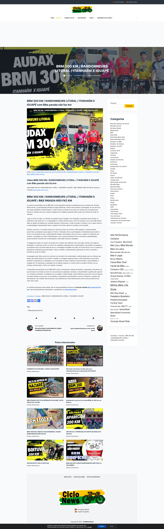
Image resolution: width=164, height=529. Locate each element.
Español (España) (132, 2)
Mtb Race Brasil (117, 293)
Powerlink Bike (115, 306)
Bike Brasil (127, 242)
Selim (112, 207)
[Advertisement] (82, 34)
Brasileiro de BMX (116, 142)
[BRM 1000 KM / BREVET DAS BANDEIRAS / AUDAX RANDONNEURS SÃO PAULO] (45, 418)
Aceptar (102, 526)
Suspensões (114, 209)
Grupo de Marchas (116, 178)
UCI (114, 318)
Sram (111, 318)
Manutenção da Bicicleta (118, 182)
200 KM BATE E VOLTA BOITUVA (38, 463)
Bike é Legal (116, 255)
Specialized (124, 309)
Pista (112, 196)
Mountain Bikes (115, 187)
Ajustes (112, 526)
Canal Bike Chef (118, 262)
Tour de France (115, 216)
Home (52, 18)
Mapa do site (67, 477)
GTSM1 (127, 276)
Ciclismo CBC (117, 269)
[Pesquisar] (136, 18)
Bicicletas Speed (115, 128)
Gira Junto (126, 273)
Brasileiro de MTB (116, 146)
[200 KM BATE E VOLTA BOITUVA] (45, 450)
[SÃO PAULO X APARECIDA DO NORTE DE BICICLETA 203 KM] (84, 418)
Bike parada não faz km (40, 190)
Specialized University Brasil (120, 314)
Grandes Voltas (69, 18)
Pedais (112, 193)
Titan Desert (114, 211)
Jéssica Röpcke (117, 281)
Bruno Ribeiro (116, 259)
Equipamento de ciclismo (104, 18)
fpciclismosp (116, 273)
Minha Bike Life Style (119, 287)
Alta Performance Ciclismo (119, 237)
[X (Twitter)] (55, 318)
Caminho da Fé (115, 150)
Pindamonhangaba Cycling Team (118, 301)
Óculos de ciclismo (116, 189)
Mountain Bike (82, 18)
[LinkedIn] (93, 318)
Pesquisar (113, 103)
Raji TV (124, 306)
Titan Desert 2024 (116, 214)
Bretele (112, 148)
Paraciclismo (114, 191)
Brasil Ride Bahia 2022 (117, 137)
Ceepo (127, 266)
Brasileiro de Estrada (117, 144)
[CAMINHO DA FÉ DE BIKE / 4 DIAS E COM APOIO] (45, 356)
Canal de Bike (117, 265)
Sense (129, 306)
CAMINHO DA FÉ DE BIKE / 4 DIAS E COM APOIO (43, 369)
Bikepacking (114, 130)
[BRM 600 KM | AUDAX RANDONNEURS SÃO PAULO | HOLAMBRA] (84, 450)
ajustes (90, 527)
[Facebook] (36, 318)
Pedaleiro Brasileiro (120, 296)
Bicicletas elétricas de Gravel (119, 124)
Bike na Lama (117, 249)
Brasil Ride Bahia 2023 (117, 139)
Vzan (117, 318)
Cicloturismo (114, 157)
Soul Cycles (114, 309)
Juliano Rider (114, 279)
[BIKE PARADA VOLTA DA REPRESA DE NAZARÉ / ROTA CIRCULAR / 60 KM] (45, 387)
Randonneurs (97, 75)
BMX (111, 132)
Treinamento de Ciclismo (118, 218)
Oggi (126, 293)
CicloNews (30, 296)
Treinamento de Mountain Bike (120, 220)
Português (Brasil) (119, 2)
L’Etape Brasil (114, 180)
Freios (112, 171)
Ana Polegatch (116, 242)
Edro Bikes (131, 269)
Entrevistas (114, 164)
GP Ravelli (113, 173)
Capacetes (113, 153)
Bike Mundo (127, 245)
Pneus (112, 198)
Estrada (58, 18)
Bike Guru (115, 245)
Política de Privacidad (93, 477)
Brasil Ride (113, 135)
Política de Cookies (79, 477)
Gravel (92, 18)
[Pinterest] (74, 318)
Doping (126, 269)
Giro (132, 273)
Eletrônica (113, 162)
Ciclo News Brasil (71, 289)
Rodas (112, 202)
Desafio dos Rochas (116, 160)
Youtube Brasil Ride (120, 321)
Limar (127, 282)
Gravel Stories (116, 276)
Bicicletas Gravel (115, 126)
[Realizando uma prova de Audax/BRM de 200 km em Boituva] (84, 387)
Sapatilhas (113, 205)
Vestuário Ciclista (116, 223)
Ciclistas (113, 155)
